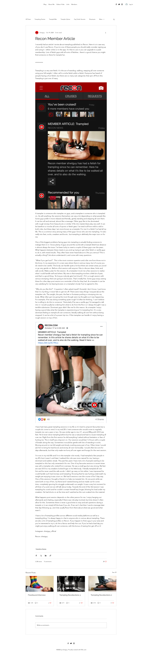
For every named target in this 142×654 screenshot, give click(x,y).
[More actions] (105, 32)
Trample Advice (65, 19)
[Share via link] (50, 555)
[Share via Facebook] (36, 555)
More (100, 19)
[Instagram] (122, 4)
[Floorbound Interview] (40, 584)
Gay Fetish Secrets (79, 19)
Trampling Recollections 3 (70, 595)
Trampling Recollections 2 (101, 595)
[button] (114, 19)
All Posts (28, 19)
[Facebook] (116, 4)
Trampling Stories (40, 19)
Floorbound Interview (37, 595)
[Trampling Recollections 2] (102, 584)
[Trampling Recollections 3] (71, 584)
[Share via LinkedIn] (46, 555)
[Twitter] (119, 4)
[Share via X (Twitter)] (41, 555)
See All (114, 572)
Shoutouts (92, 19)
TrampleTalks (53, 19)
